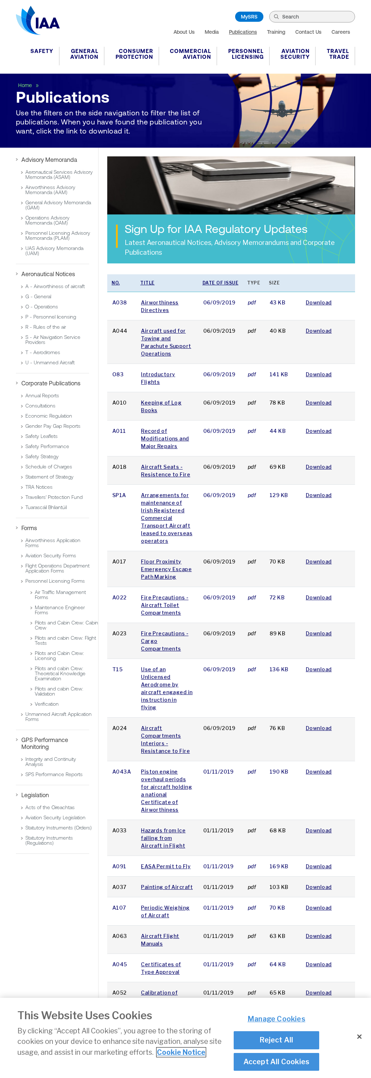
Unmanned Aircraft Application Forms (58, 717)
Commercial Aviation (190, 54)
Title (147, 283)
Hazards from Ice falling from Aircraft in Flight (163, 838)
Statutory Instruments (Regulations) (49, 840)
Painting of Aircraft (167, 887)
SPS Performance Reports (54, 774)
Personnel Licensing (246, 54)
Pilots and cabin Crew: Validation (59, 691)
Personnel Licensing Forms (55, 580)
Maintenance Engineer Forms (60, 610)
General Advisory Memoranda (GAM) (58, 205)
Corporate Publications (50, 383)
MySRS (249, 17)
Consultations (40, 405)
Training (276, 32)
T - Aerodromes (42, 352)
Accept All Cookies (276, 1061)
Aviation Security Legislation (55, 817)
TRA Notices (39, 486)
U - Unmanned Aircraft (50, 362)
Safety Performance (47, 446)
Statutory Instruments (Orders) (58, 827)
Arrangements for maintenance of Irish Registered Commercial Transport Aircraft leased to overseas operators (166, 518)
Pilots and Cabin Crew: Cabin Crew (66, 625)
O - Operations (41, 306)
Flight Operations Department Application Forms (57, 568)
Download (319, 302)
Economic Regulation (48, 415)
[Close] (359, 1037)
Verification (47, 703)
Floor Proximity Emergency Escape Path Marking (166, 569)
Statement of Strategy (49, 476)
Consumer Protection (134, 54)
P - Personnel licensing (50, 316)
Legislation (35, 795)
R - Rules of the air (45, 326)
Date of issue (221, 283)
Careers (341, 32)
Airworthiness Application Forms (52, 543)
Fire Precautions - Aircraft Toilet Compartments (164, 605)
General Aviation (84, 54)
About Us (184, 32)
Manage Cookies (276, 1019)
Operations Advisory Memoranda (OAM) (47, 220)
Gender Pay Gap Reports (52, 426)
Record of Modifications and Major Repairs (165, 438)
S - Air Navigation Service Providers (52, 340)
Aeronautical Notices (48, 274)
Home (25, 85)
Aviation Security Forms (50, 555)
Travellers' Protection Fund (54, 497)
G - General (38, 296)
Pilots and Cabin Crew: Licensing (59, 656)
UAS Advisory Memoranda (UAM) (54, 251)
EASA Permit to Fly (166, 866)
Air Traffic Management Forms (60, 595)
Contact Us (308, 32)
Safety (41, 51)
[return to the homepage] (38, 20)
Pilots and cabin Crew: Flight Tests (65, 640)
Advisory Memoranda (49, 159)
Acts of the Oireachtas (50, 807)
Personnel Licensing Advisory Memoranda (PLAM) (57, 235)
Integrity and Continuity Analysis (50, 762)
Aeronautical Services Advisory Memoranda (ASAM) (59, 174)
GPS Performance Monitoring (44, 743)
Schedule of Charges (48, 466)
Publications (243, 32)
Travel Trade (338, 54)
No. (116, 283)
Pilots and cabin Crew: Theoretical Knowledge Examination (60, 673)
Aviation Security (295, 54)
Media (212, 32)
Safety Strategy (42, 456)
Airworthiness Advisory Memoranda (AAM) (50, 190)
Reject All (276, 1040)
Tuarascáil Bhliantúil (46, 507)
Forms (29, 528)
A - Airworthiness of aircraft (55, 286)
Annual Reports (42, 395)
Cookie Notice (181, 1052)
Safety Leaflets (41, 436)
